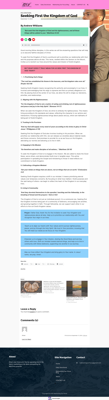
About (73, 4)
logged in (32, 312)
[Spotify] (25, 39)
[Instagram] (22, 39)
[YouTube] (33, 39)
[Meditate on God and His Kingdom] (54, 287)
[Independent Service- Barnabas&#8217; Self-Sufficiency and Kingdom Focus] (77, 289)
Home (37, 4)
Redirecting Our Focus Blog (61, 4)
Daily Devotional (46, 4)
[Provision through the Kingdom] (31, 287)
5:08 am (85, 335)
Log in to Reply (26, 339)
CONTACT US (81, 4)
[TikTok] (29, 39)
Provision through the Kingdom (29, 293)
